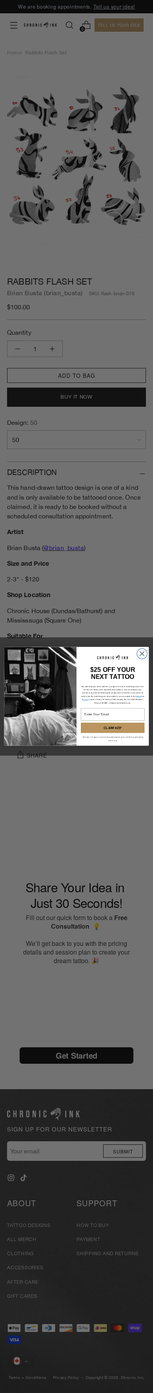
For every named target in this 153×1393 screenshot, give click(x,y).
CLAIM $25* (113, 728)
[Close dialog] (142, 654)
